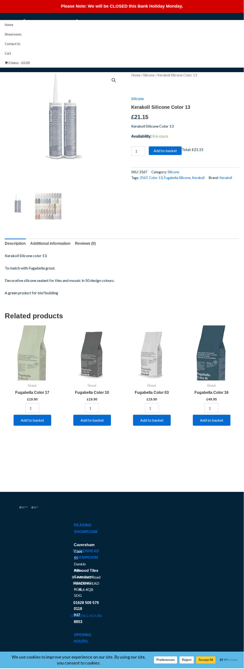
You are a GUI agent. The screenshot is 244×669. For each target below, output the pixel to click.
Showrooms (13, 34)
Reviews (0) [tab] (85, 243)
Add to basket (165, 150)
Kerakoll (198, 178)
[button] (114, 80)
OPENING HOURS (86, 615)
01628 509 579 (86, 603)
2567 (144, 178)
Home (9, 25)
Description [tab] (15, 243)
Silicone (149, 75)
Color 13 (155, 178)
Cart (8, 53)
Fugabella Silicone (177, 178)
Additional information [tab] (50, 243)
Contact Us (12, 44)
